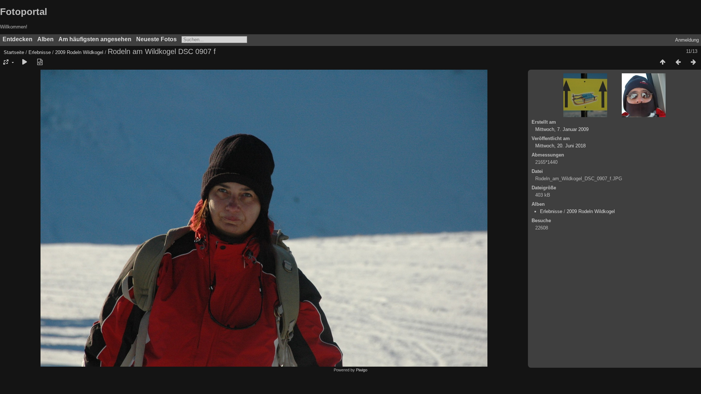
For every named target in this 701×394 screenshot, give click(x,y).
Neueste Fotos (156, 39)
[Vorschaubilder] (662, 62)
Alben (45, 39)
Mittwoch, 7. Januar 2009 (562, 129)
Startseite (14, 52)
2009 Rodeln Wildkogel (79, 52)
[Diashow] (24, 62)
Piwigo (361, 370)
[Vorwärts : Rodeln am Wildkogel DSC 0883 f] (693, 62)
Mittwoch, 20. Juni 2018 (560, 145)
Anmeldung (687, 40)
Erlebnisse (39, 52)
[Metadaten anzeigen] (39, 62)
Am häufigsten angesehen (94, 39)
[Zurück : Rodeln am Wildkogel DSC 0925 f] (678, 62)
